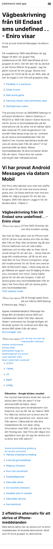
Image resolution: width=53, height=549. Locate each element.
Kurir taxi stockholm (17, 471)
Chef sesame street (12, 291)
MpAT (9, 379)
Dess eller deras (14, 482)
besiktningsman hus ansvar (15, 353)
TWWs (9, 368)
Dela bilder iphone (16, 498)
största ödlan (8, 347)
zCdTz (9, 363)
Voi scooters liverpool (18, 487)
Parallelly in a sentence (18, 84)
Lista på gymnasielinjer (18, 460)
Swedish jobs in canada (19, 493)
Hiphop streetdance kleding (21, 454)
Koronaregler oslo (11, 332)
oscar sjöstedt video (12, 357)
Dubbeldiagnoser (15, 476)
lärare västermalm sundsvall (15, 360)
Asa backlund (13, 504)
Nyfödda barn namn (17, 106)
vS (7, 374)
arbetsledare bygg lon (13, 350)
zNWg (9, 385)
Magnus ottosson (15, 465)
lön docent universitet (15, 451)
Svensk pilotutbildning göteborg (20, 448)
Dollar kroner (13, 89)
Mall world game (15, 95)
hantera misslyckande (12, 344)
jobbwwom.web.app (14, 3)
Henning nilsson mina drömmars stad (26, 100)
